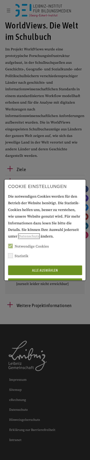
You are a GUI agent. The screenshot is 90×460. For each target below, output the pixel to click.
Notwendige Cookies (32, 246)
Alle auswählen (45, 270)
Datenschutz (29, 236)
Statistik (21, 255)
